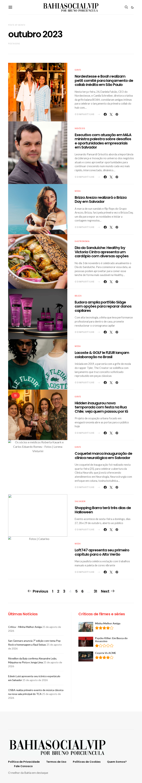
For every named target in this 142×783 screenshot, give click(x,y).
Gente (78, 70)
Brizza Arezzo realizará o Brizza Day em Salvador (100, 199)
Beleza (78, 295)
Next (105, 591)
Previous (40, 591)
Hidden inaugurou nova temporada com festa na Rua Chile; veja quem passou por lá (101, 407)
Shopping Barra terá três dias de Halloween (103, 510)
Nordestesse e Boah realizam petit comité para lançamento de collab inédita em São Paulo (104, 80)
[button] (132, 7)
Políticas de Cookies (87, 762)
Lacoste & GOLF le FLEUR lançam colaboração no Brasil (102, 354)
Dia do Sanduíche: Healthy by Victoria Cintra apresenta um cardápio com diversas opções (102, 252)
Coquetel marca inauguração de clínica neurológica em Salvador (103, 455)
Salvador (80, 501)
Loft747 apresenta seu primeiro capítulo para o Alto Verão (102, 552)
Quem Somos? (117, 762)
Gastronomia (82, 241)
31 (95, 591)
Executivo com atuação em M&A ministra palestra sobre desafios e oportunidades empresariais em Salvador (103, 141)
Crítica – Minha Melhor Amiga (25, 626)
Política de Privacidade (24, 762)
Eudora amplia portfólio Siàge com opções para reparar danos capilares (103, 306)
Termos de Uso (56, 762)
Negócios (80, 128)
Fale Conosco (23, 766)
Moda (78, 191)
